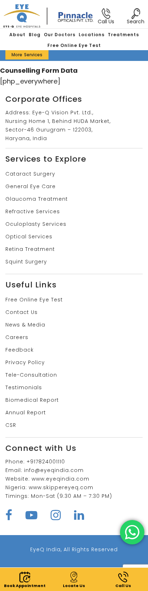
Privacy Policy (25, 362)
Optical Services (28, 236)
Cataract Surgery (30, 173)
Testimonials (23, 387)
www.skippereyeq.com (61, 487)
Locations (92, 35)
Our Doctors (59, 35)
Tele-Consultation (31, 374)
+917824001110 (46, 461)
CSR (10, 425)
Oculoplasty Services (35, 224)
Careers (16, 337)
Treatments (123, 35)
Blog (35, 35)
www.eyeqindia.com (60, 478)
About (17, 35)
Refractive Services (32, 211)
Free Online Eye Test (74, 45)
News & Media (25, 324)
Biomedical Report (32, 400)
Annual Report (25, 412)
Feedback (19, 349)
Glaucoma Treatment (36, 198)
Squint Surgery (26, 261)
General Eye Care (30, 186)
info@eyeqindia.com (54, 470)
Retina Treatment (30, 249)
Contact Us (21, 312)
